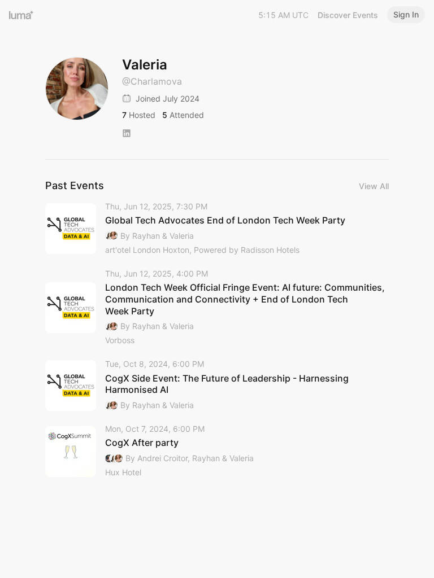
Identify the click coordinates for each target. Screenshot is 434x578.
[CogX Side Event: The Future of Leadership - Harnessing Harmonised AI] (217, 385)
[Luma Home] (21, 15)
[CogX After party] (217, 451)
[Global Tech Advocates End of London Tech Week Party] (217, 228)
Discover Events (348, 15)
